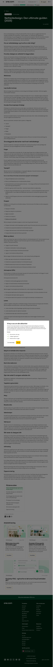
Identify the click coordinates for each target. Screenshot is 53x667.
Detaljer (8, 331)
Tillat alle (18, 342)
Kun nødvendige (11, 342)
